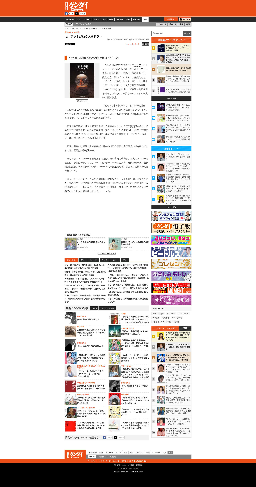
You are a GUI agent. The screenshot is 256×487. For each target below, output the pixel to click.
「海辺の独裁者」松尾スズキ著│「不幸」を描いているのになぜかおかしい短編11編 (135, 400)
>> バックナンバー (133, 44)
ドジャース (171, 314)
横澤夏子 (155, 318)
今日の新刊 (125, 394)
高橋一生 (120, 81)
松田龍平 (143, 81)
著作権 (123, 461)
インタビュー (183, 314)
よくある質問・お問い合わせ (128, 468)
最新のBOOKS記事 (77, 308)
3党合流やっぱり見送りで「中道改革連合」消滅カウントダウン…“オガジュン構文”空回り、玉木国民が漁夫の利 (85, 288)
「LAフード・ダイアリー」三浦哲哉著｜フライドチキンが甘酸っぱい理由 (135, 358)
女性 (141, 105)
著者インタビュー (127, 366)
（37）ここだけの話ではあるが (90, 346)
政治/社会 (70, 19)
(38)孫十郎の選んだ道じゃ (88, 319)
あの (162, 314)
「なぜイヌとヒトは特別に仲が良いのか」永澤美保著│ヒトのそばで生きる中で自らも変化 (135, 425)
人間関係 (134, 114)
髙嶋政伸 (165, 318)
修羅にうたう (81, 316)
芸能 (78, 19)
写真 (164, 452)
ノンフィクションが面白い (86, 407)
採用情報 (139, 465)
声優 (177, 322)
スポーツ (87, 19)
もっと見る (171, 98)
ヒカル (155, 314)
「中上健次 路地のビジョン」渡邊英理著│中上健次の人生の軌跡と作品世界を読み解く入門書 (91, 425)
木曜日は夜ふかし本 (127, 328)
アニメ (170, 322)
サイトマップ (106, 461)
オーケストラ (94, 114)
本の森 (123, 314)
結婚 (132, 126)
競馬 (128, 19)
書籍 (145, 19)
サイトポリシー (93, 461)
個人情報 (116, 461)
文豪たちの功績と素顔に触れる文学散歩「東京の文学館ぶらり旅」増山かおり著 (91, 400)
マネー (115, 260)
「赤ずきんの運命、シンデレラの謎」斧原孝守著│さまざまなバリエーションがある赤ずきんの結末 (135, 319)
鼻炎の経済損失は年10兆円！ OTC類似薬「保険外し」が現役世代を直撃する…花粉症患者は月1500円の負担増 (128, 268)
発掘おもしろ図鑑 (83, 394)
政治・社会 (71, 260)
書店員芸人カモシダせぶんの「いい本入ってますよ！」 (91, 367)
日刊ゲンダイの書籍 (107, 308)
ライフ (96, 19)
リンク (131, 461)
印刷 (147, 44)
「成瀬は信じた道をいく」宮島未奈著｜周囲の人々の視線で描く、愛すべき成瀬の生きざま (91, 358)
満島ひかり (139, 77)
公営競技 (136, 19)
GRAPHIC (80, 327)
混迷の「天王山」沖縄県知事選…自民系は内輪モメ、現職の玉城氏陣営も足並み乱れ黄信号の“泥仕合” (85, 298)
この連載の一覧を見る (107, 253)
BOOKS (94, 308)
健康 (111, 19)
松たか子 (106, 77)
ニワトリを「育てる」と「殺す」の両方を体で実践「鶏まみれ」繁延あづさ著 (91, 413)
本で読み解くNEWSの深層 (86, 383)
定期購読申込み (141, 461)
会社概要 (131, 465)
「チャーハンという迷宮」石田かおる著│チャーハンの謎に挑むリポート (135, 412)
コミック (119, 19)
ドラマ (137, 65)
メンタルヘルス (158, 322)
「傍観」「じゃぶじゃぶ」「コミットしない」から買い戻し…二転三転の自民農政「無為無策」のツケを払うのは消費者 (128, 278)
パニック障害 (177, 318)
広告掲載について (119, 465)
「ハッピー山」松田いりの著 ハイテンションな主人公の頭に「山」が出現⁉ (90, 373)
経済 (104, 19)
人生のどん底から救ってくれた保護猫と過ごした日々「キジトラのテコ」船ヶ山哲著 (91, 332)
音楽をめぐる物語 (72, 32)
